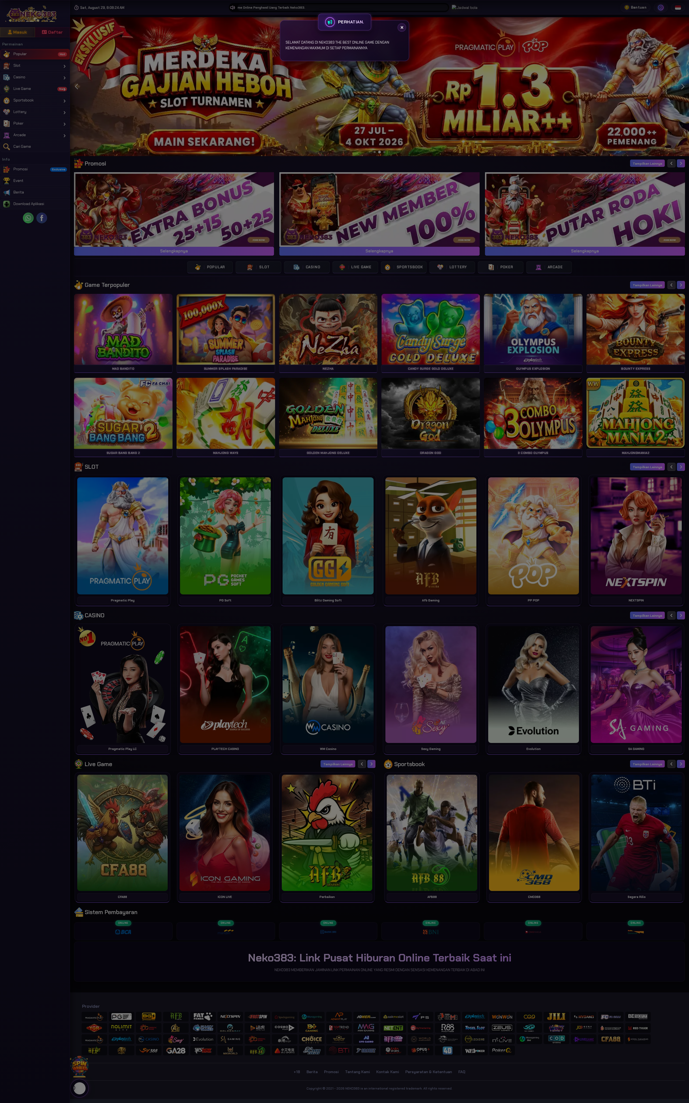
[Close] (402, 27)
